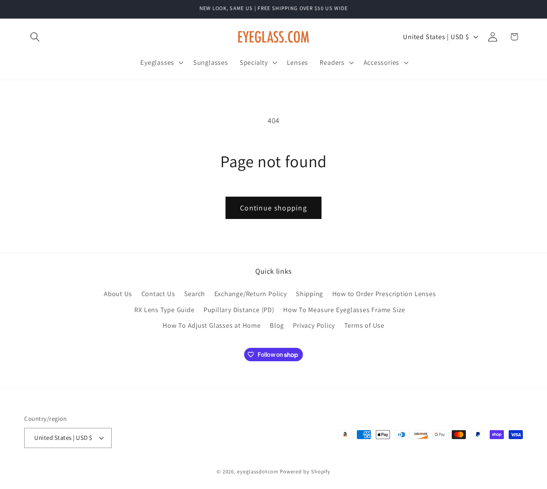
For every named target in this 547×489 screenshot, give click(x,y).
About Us (118, 293)
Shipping (309, 293)
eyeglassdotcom (257, 470)
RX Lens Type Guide (164, 309)
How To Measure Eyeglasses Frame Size (344, 309)
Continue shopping (273, 208)
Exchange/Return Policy (250, 293)
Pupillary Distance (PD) (239, 309)
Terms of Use (364, 325)
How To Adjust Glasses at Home (212, 325)
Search (194, 293)
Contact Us (158, 293)
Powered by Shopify (305, 470)
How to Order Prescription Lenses (384, 293)
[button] (34, 36)
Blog (277, 325)
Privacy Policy (314, 325)
